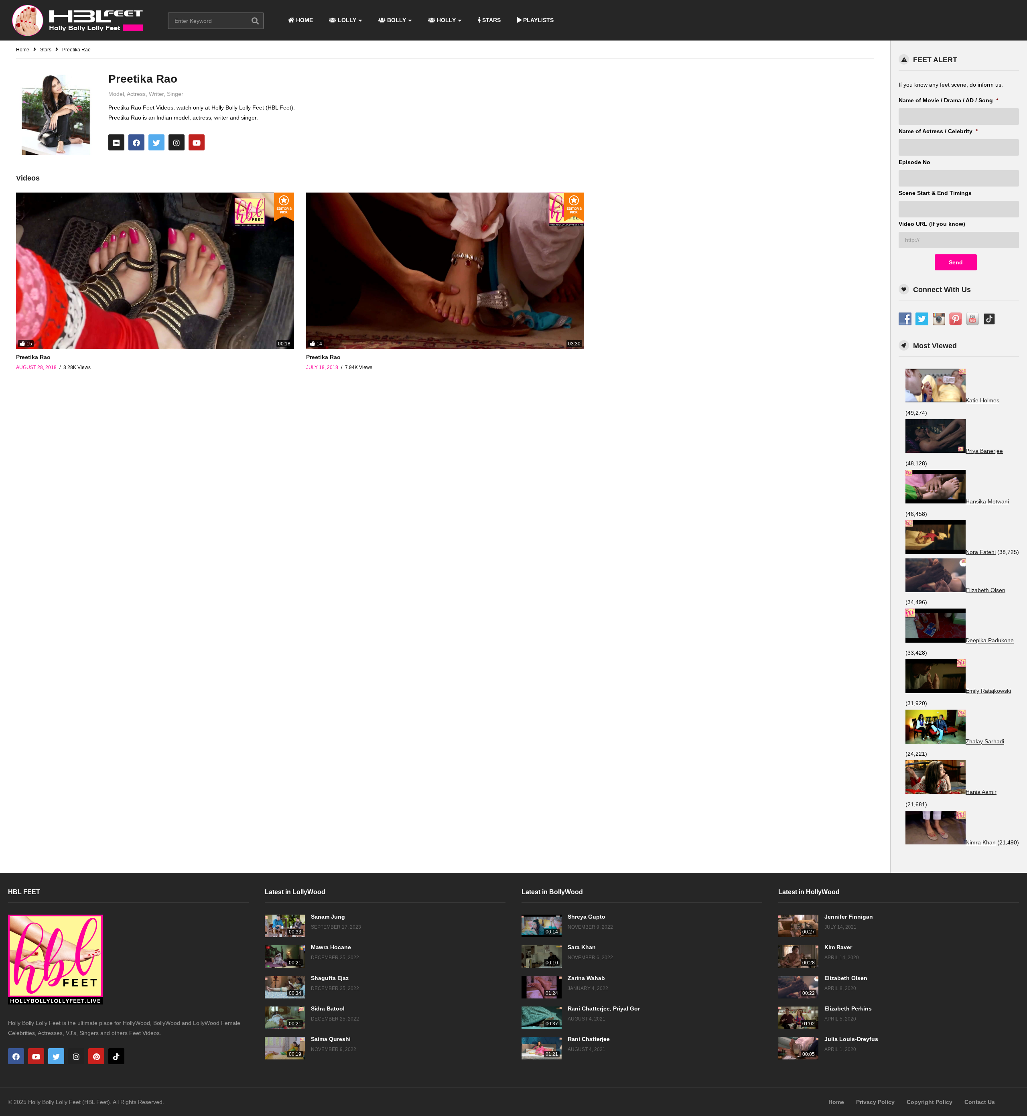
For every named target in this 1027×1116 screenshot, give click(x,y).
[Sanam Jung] (285, 926)
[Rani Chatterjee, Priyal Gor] (542, 1017)
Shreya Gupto (586, 916)
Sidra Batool (328, 1008)
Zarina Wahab (586, 978)
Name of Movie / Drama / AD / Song (948, 100)
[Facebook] (136, 142)
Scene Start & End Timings (935, 193)
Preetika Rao (33, 357)
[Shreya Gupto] (542, 926)
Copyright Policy (929, 1102)
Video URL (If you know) (932, 224)
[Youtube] (197, 142)
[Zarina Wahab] (542, 987)
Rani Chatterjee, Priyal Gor (604, 1008)
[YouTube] (36, 1056)
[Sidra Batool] (285, 1017)
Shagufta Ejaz (330, 978)
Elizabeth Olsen (845, 978)
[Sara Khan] (542, 956)
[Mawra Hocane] (285, 956)
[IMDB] (116, 142)
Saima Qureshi (331, 1039)
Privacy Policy (875, 1102)
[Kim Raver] (798, 956)
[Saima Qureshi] (285, 1048)
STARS (491, 20)
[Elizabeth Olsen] (798, 987)
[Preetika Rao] (155, 271)
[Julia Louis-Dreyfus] (798, 1048)
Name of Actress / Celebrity (938, 131)
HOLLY (445, 20)
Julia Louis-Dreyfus (851, 1039)
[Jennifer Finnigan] (798, 926)
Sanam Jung (328, 916)
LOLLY (346, 20)
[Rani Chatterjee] (542, 1048)
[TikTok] (116, 1056)
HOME (303, 20)
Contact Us (979, 1102)
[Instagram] (176, 142)
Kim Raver (838, 947)
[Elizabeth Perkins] (798, 1017)
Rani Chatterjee (589, 1039)
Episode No (914, 162)
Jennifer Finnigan (848, 916)
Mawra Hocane (331, 947)
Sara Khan (582, 947)
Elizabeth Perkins (848, 1008)
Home (836, 1102)
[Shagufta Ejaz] (285, 987)
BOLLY (396, 20)
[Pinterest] (96, 1056)
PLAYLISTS (538, 20)
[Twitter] (156, 142)
